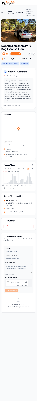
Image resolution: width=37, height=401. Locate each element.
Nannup (20, 12)
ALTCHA (25, 285)
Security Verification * (11, 277)
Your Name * (9, 248)
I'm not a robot (15, 282)
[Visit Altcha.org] (26, 282)
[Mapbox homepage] (8, 142)
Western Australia (11, 12)
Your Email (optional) (11, 255)
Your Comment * (10, 262)
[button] (18, 129)
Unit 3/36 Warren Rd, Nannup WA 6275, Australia (19, 204)
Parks (3, 12)
